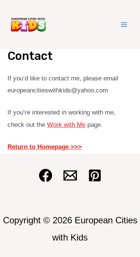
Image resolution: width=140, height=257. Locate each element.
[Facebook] (45, 175)
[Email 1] (70, 175)
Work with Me (66, 124)
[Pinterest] (95, 175)
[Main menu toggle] (124, 24)
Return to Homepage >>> (44, 146)
